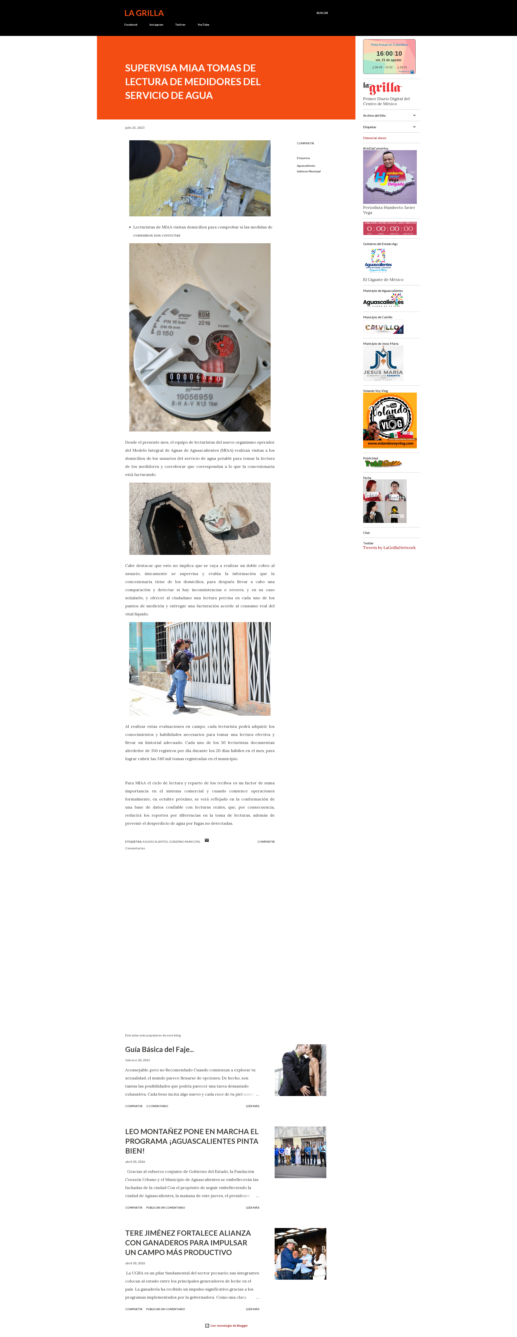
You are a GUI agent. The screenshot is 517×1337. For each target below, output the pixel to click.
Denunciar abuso (374, 138)
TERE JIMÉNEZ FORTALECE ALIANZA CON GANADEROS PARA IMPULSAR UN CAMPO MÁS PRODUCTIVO (188, 1242)
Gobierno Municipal (309, 171)
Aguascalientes (306, 165)
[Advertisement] (193, 983)
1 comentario (157, 1106)
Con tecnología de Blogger (229, 1326)
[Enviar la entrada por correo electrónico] (206, 841)
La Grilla (144, 13)
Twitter (180, 24)
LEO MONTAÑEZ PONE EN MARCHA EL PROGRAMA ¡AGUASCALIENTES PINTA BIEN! (191, 1141)
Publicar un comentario (165, 1207)
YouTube (203, 24)
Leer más (252, 1106)
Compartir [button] (305, 143)
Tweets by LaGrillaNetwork (389, 547)
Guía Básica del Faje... (159, 1049)
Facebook (131, 24)
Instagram (156, 24)
